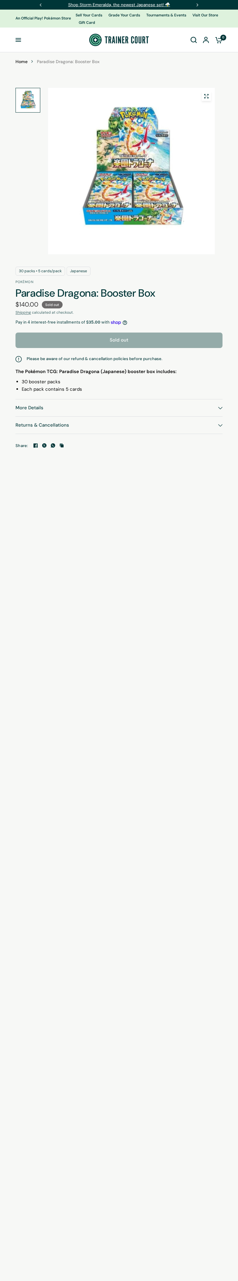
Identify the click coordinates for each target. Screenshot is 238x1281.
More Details (29, 408)
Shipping (23, 312)
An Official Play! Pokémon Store (43, 18)
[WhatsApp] (53, 445)
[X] (44, 445)
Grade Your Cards (124, 15)
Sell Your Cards (89, 15)
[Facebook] (35, 445)
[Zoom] (206, 96)
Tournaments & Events (166, 15)
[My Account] (206, 40)
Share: (21, 446)
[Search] (193, 40)
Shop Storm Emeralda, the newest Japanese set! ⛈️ (119, 4)
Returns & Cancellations (42, 425)
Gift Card (87, 22)
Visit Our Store (205, 15)
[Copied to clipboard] (61, 445)
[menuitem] (90, 15)
